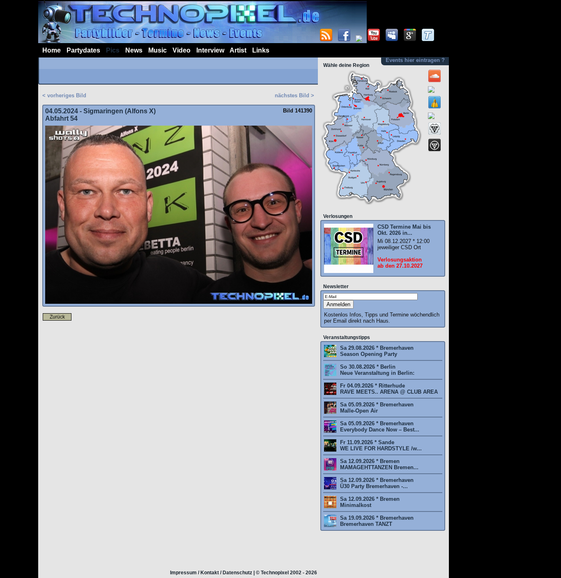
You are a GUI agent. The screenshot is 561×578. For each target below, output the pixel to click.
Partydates (83, 50)
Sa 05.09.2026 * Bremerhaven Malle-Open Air (376, 407)
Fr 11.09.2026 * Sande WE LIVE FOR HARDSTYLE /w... (380, 445)
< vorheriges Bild (64, 95)
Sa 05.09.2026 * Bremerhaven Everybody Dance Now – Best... (378, 426)
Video (181, 50)
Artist (238, 50)
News (134, 50)
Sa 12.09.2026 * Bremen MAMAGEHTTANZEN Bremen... (378, 464)
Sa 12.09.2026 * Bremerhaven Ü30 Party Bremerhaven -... (376, 483)
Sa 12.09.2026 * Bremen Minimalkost (369, 502)
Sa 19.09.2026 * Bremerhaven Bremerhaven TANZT (376, 521)
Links (260, 50)
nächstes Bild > (294, 95)
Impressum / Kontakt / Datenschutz (211, 573)
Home (51, 50)
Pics (113, 50)
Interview (210, 50)
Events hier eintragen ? (415, 60)
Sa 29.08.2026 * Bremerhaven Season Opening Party (376, 351)
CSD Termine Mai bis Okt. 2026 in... (404, 230)
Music (157, 50)
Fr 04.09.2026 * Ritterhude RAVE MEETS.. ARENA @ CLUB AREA (388, 389)
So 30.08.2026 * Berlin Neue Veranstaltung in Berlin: (376, 370)
